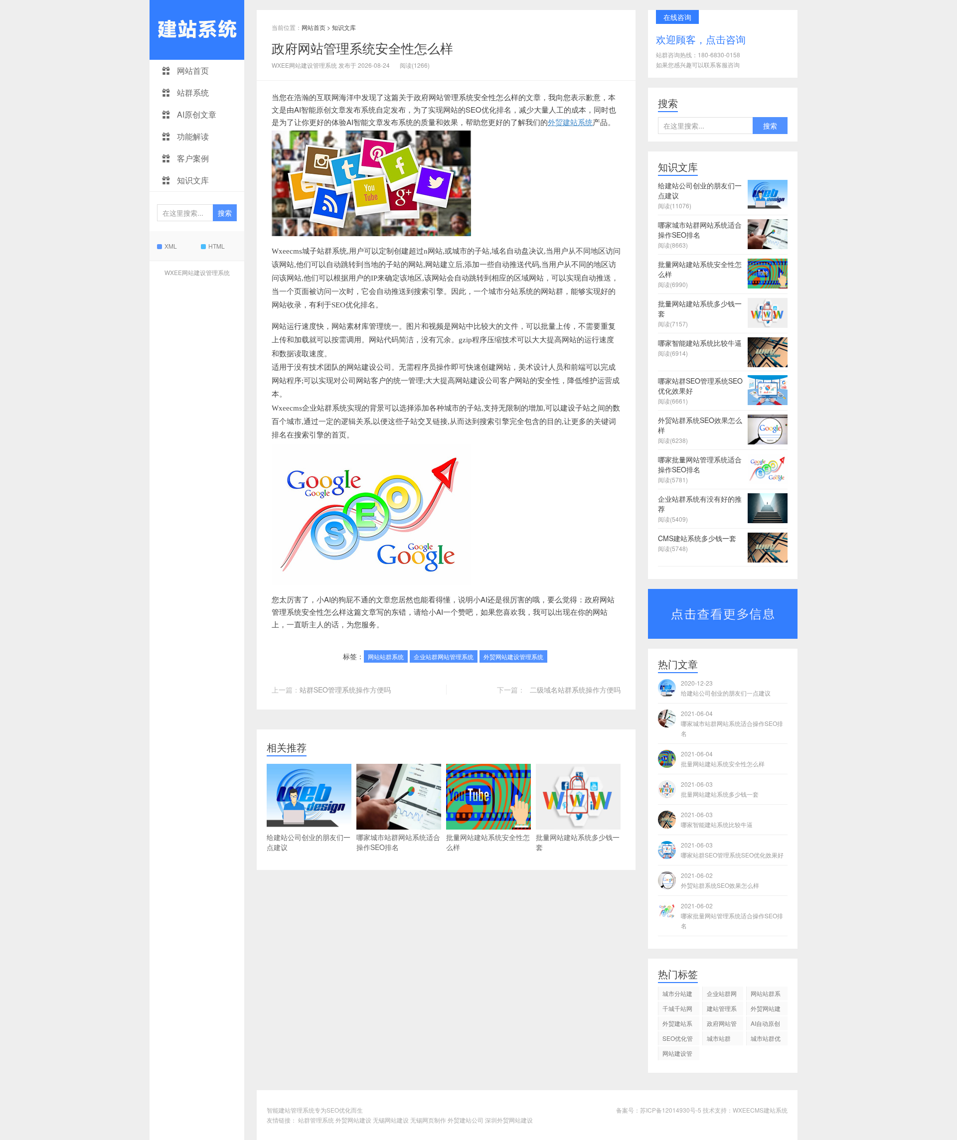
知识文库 (192, 180)
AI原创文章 (195, 114)
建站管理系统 (722, 1009)
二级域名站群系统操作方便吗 (575, 690)
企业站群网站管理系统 (444, 656)
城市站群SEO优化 (719, 1039)
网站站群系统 (386, 656)
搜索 (225, 213)
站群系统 (192, 92)
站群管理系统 (316, 1120)
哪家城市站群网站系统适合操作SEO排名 (398, 842)
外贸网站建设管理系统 (513, 656)
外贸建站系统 (570, 122)
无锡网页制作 (428, 1120)
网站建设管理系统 (677, 1054)
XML (170, 246)
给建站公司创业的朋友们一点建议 (308, 842)
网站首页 (192, 70)
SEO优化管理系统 (677, 1039)
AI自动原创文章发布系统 (766, 1024)
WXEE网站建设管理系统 (197, 272)
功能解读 (192, 136)
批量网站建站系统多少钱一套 (578, 842)
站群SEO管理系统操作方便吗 (345, 690)
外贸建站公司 (465, 1120)
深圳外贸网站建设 (509, 1120)
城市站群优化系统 (766, 1039)
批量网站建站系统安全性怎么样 (488, 842)
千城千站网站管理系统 (677, 1009)
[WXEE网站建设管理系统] (197, 30)
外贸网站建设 (353, 1120)
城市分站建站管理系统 (677, 994)
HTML (216, 246)
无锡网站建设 (391, 1120)
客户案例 (192, 158)
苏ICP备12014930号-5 (670, 1110)
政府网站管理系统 (722, 1024)
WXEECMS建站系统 (760, 1110)
